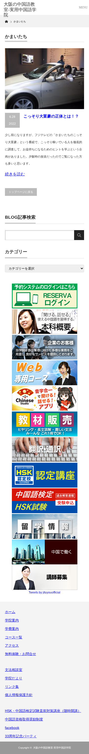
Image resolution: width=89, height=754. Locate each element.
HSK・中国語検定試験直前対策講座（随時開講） (43, 711)
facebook (12, 728)
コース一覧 (13, 637)
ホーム (10, 612)
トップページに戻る (21, 191)
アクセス (12, 645)
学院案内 (12, 620)
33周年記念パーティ (21, 736)
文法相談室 (13, 670)
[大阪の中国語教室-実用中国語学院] (21, 10)
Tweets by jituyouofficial (44, 592)
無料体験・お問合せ (20, 654)
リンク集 (12, 687)
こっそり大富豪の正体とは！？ (51, 116)
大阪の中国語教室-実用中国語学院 (52, 747)
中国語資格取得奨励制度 (24, 719)
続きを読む (15, 174)
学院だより (13, 678)
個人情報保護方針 (19, 695)
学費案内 (12, 629)
